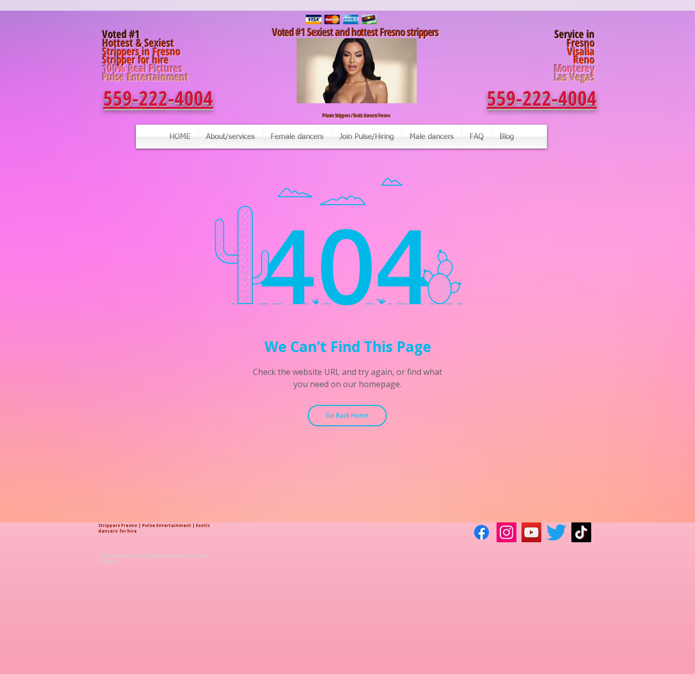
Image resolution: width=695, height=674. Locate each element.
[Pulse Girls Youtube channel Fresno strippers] (531, 532)
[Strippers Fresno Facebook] (481, 532)
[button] (404, 92)
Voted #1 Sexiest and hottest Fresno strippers (356, 32)
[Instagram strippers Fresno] (506, 532)
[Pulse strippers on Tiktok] (581, 532)
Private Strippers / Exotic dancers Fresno (357, 115)
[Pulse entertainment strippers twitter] (556, 532)
